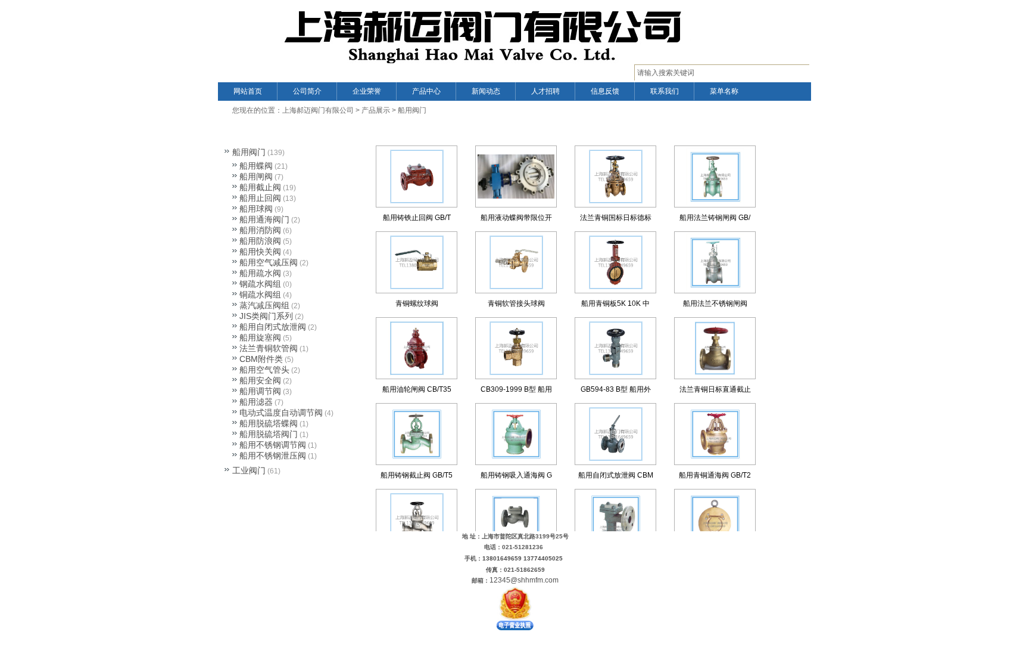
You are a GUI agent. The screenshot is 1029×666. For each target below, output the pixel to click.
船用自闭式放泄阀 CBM (615, 475)
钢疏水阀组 (260, 284)
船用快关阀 (260, 251)
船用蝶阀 (256, 166)
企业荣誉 (367, 91)
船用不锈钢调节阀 (272, 445)
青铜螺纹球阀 (416, 303)
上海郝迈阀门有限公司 (318, 110)
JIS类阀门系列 (266, 316)
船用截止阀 (260, 187)
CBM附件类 (261, 359)
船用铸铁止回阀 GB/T (417, 217)
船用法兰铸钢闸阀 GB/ (714, 217)
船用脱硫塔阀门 (268, 434)
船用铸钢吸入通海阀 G (516, 475)
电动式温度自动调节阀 (281, 412)
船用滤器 (256, 402)
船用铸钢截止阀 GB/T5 (417, 475)
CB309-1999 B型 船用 (516, 389)
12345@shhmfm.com (524, 580)
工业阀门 (249, 470)
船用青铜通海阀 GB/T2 (715, 475)
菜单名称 (724, 91)
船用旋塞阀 (260, 337)
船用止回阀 (260, 198)
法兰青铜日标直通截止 (715, 389)
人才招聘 (545, 91)
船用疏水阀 (260, 273)
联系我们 (664, 91)
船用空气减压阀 (268, 262)
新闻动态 (486, 91)
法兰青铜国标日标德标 (615, 217)
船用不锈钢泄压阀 (272, 455)
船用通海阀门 (264, 219)
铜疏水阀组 (260, 294)
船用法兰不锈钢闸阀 (715, 303)
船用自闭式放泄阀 (272, 327)
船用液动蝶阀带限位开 (516, 217)
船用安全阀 (260, 380)
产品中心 (426, 91)
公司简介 (307, 91)
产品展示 (375, 110)
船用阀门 (412, 110)
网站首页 (247, 91)
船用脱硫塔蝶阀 (268, 423)
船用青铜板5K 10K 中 (615, 303)
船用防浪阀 (260, 241)
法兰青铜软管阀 (268, 348)
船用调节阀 (260, 391)
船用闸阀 (256, 176)
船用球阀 (256, 208)
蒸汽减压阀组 (264, 305)
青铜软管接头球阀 (516, 303)
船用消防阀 (260, 230)
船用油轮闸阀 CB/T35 (416, 389)
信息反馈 (605, 91)
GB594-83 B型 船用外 (616, 389)
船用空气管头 (264, 369)
